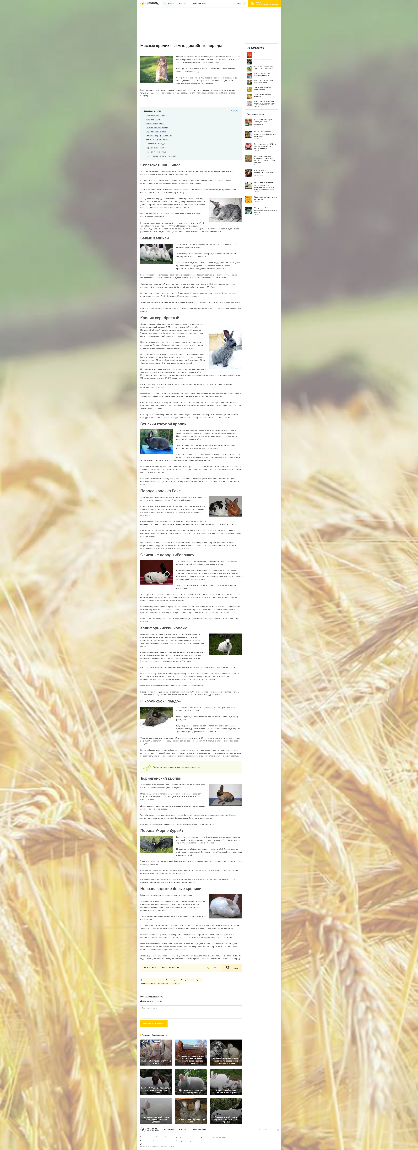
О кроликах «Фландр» (156, 144)
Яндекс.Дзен (164, 1137)
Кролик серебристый (155, 123)
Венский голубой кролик (157, 127)
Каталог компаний (198, 4)
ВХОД (239, 4)
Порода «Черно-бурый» (156, 152)
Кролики (199, 980)
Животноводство (172, 980)
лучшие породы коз (191, 767)
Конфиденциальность (218, 1138)
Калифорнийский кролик (157, 140)
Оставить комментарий (153, 1024)
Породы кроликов (187, 980)
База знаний (169, 4)
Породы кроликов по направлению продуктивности (160, 983)
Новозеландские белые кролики (161, 156)
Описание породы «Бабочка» (159, 136)
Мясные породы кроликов (153, 980)
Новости (182, 4)
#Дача (267, 3)
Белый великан (153, 119)
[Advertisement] (209, 24)
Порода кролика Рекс (156, 132)
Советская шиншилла (155, 115)
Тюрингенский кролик (156, 148)
